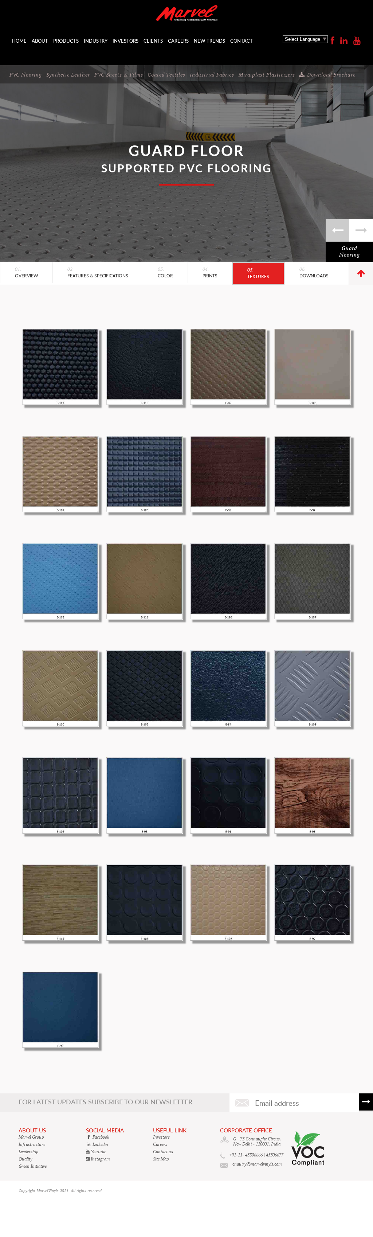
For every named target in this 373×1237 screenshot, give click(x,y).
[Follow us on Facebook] (332, 41)
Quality (25, 1159)
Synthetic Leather (68, 75)
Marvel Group (31, 1137)
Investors (125, 41)
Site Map (161, 1159)
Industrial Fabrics (212, 75)
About (40, 41)
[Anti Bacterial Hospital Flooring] (361, 230)
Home (19, 41)
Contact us (163, 1151)
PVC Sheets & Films (118, 75)
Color (165, 272)
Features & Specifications (97, 272)
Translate (305, 50)
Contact (241, 41)
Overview (26, 272)
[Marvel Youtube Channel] (357, 41)
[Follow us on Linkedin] (343, 41)
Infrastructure (32, 1144)
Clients (153, 41)
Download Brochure (331, 75)
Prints (210, 272)
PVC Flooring (25, 75)
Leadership (29, 1151)
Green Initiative (33, 1166)
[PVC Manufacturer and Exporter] (187, 14)
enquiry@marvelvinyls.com (257, 1164)
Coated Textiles (166, 75)
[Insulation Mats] (337, 230)
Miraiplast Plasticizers (267, 75)
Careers (178, 41)
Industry (95, 41)
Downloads (314, 272)
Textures (258, 273)
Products (66, 41)
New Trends (209, 41)
